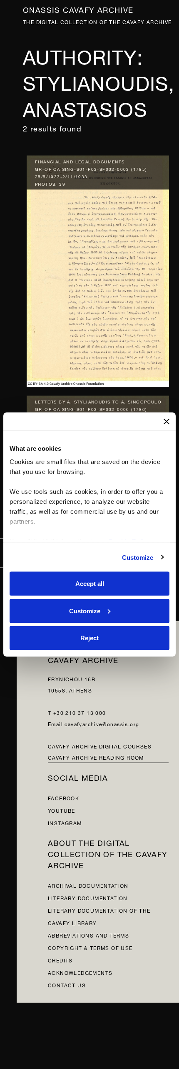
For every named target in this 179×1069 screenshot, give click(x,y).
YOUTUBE (61, 810)
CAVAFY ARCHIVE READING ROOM (96, 757)
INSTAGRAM (65, 822)
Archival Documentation (88, 885)
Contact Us (67, 984)
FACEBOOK (63, 797)
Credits (60, 960)
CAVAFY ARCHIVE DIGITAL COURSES (100, 746)
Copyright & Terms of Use (90, 947)
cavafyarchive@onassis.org (102, 723)
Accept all (89, 583)
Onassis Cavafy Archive (78, 9)
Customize (138, 557)
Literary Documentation (88, 897)
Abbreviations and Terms (88, 935)
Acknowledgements (80, 972)
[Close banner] (166, 422)
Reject (89, 637)
